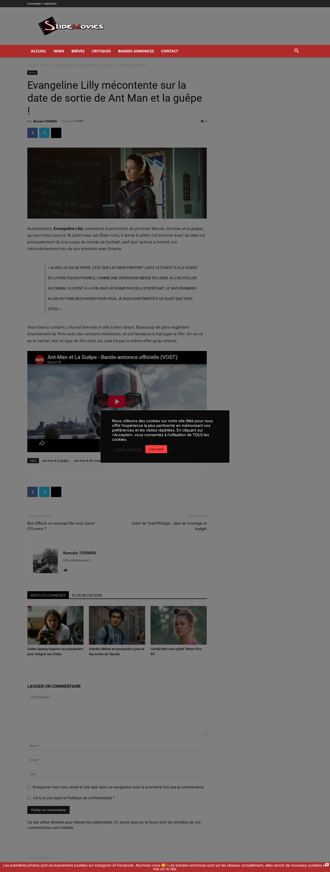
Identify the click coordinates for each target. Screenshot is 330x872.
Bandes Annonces (136, 51)
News (59, 51)
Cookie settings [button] (127, 449)
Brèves (78, 51)
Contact (169, 51)
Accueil (38, 51)
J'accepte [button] (156, 449)
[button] (296, 51)
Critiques (101, 51)
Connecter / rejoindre (41, 3)
